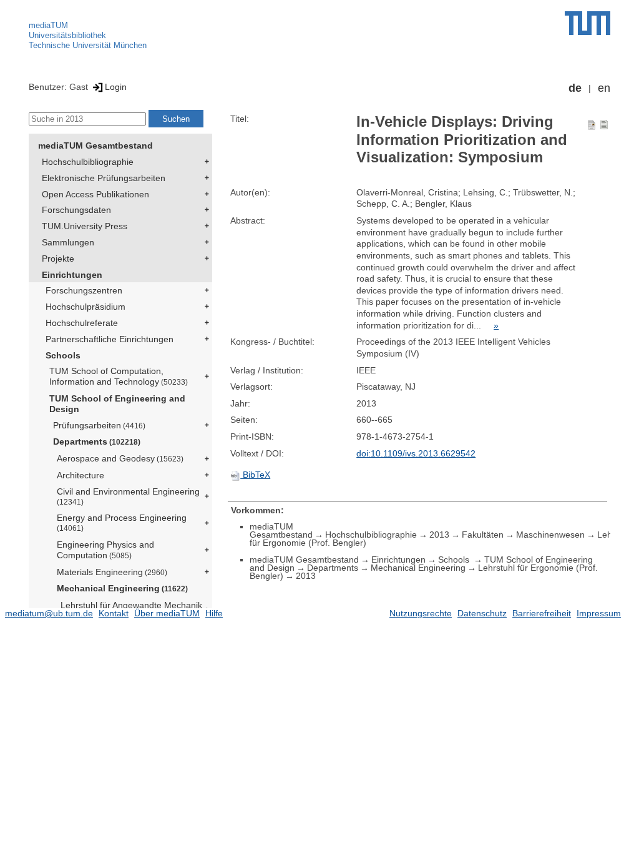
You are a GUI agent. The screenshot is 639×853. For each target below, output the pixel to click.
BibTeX (255, 475)
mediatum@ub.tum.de (49, 613)
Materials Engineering (112, 572)
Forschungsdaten (76, 210)
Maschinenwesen (550, 535)
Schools (63, 355)
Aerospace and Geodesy (120, 458)
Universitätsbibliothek (67, 35)
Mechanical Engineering (122, 588)
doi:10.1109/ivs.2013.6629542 (416, 453)
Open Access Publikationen (95, 194)
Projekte (58, 259)
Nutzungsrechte (420, 613)
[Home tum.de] (587, 23)
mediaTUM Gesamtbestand (95, 145)
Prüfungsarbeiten (99, 425)
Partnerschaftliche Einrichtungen (109, 339)
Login (116, 87)
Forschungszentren (84, 290)
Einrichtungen (72, 275)
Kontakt (114, 613)
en (604, 88)
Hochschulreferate (82, 323)
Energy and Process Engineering (122, 522)
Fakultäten (483, 535)
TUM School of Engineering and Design (117, 403)
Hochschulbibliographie (88, 162)
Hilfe (214, 613)
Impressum (599, 613)
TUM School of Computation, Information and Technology (118, 376)
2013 (439, 535)
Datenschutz (482, 613)
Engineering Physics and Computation (105, 550)
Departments (96, 441)
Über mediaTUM (167, 613)
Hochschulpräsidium (85, 307)
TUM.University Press (84, 226)
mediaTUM (48, 25)
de (575, 88)
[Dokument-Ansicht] (591, 124)
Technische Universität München (88, 45)
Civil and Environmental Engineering (128, 496)
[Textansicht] (604, 124)
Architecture (80, 475)
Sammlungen (68, 242)
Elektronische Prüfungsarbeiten (103, 178)
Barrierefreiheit (541, 613)
